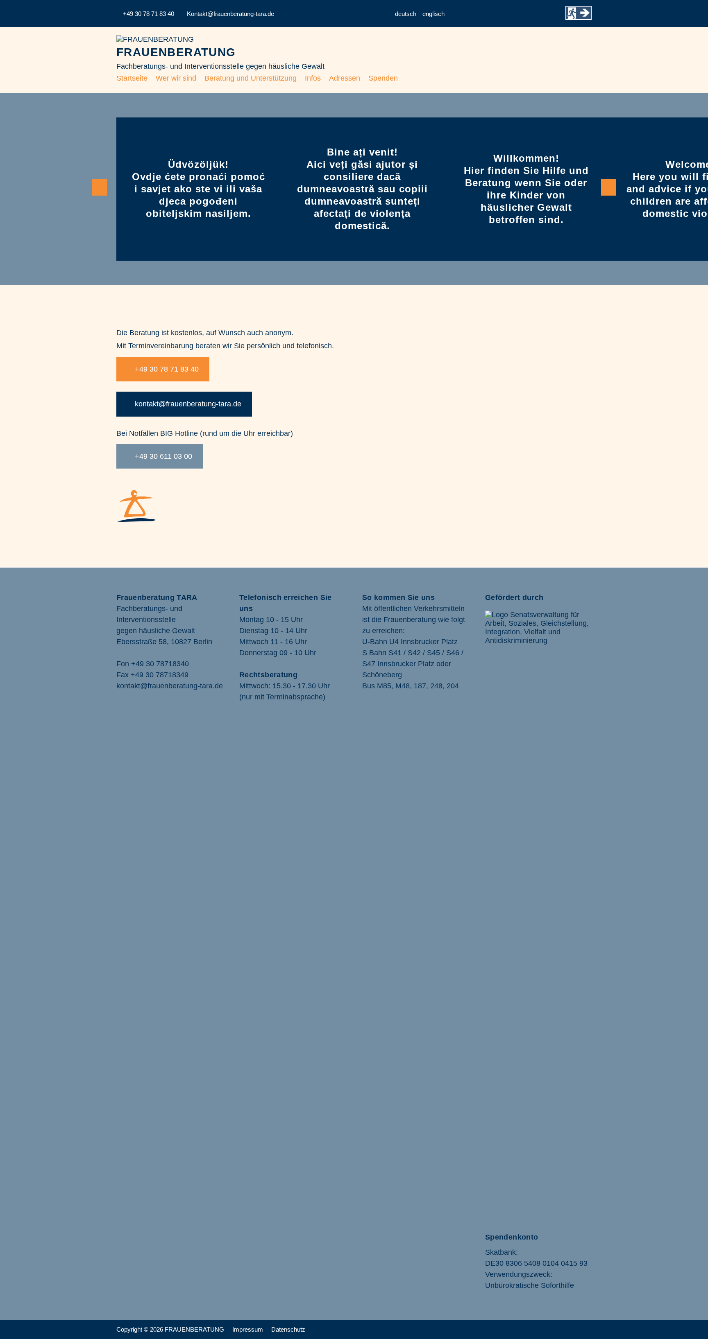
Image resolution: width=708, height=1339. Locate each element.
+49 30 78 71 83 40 (166, 369)
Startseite (132, 78)
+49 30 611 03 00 (162, 456)
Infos (313, 78)
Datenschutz (288, 1329)
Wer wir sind (176, 78)
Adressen (344, 78)
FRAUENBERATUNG (176, 52)
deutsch (405, 13)
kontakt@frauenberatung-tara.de (187, 404)
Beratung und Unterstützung (250, 78)
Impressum (247, 1329)
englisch (433, 13)
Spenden (383, 78)
